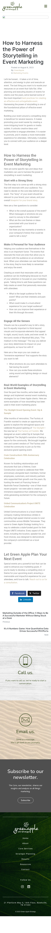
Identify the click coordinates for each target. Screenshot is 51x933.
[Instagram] (22, 886)
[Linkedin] (29, 886)
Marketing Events (20, 73)
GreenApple (19, 70)
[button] (25, 800)
